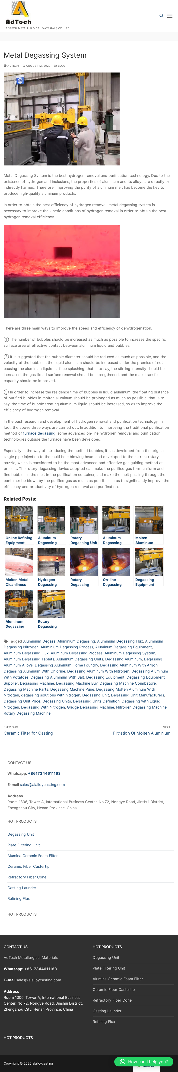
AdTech (13, 65)
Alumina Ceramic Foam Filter (32, 855)
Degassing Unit (95, 695)
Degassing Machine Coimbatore (128, 683)
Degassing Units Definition (96, 701)
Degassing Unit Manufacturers (137, 695)
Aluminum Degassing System (130, 653)
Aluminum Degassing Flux (26, 653)
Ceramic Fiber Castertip (28, 866)
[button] (143, 1061)
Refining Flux (18, 898)
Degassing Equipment (105, 677)
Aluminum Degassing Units (79, 659)
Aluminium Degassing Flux (120, 641)
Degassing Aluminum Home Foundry (66, 665)
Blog (61, 65)
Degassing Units (56, 701)
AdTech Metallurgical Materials (31, 957)
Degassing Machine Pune (72, 689)
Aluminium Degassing (76, 641)
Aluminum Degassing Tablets (29, 659)
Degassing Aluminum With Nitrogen (98, 671)
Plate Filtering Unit (23, 845)
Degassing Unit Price (22, 701)
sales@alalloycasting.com (42, 784)
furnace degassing (39, 433)
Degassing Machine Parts (26, 689)
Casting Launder (21, 887)
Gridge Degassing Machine (90, 707)
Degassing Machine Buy (77, 683)
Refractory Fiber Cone (26, 877)
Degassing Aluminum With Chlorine (34, 671)
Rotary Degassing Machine (27, 713)
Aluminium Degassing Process (67, 647)
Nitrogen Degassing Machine (141, 707)
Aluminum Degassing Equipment (123, 647)
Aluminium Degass (39, 641)
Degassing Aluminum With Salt (57, 677)
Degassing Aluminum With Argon (129, 665)
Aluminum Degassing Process (76, 653)
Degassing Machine (37, 683)
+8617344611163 (44, 773)
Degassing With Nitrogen (43, 707)
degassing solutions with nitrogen (50, 695)
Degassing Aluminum (123, 659)
